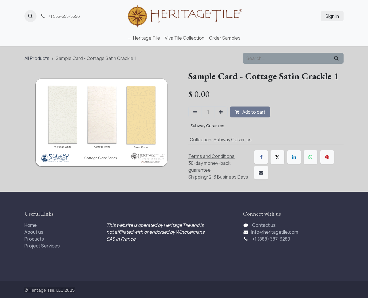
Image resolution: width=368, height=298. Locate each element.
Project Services (42, 246)
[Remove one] (195, 112)
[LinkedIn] (294, 157)
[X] (277, 157)
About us (33, 232)
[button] (30, 16)
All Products (36, 58)
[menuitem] (143, 38)
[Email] (261, 172)
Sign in (332, 16)
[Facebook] (261, 157)
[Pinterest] (327, 157)
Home (30, 225)
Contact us (264, 225)
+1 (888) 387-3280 (271, 239)
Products (34, 239)
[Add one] (221, 112)
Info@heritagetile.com (274, 232)
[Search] (336, 58)
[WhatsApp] (310, 157)
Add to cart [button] (253, 112)
